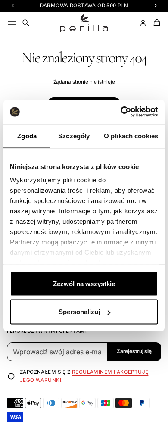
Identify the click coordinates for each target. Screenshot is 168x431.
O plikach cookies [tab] (131, 135)
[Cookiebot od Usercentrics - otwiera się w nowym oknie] (121, 112)
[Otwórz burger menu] (12, 23)
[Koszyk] (155, 23)
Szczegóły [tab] (74, 135)
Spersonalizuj (79, 311)
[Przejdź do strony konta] (143, 23)
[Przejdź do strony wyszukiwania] (26, 23)
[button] (26, 23)
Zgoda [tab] (27, 135)
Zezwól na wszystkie (84, 283)
